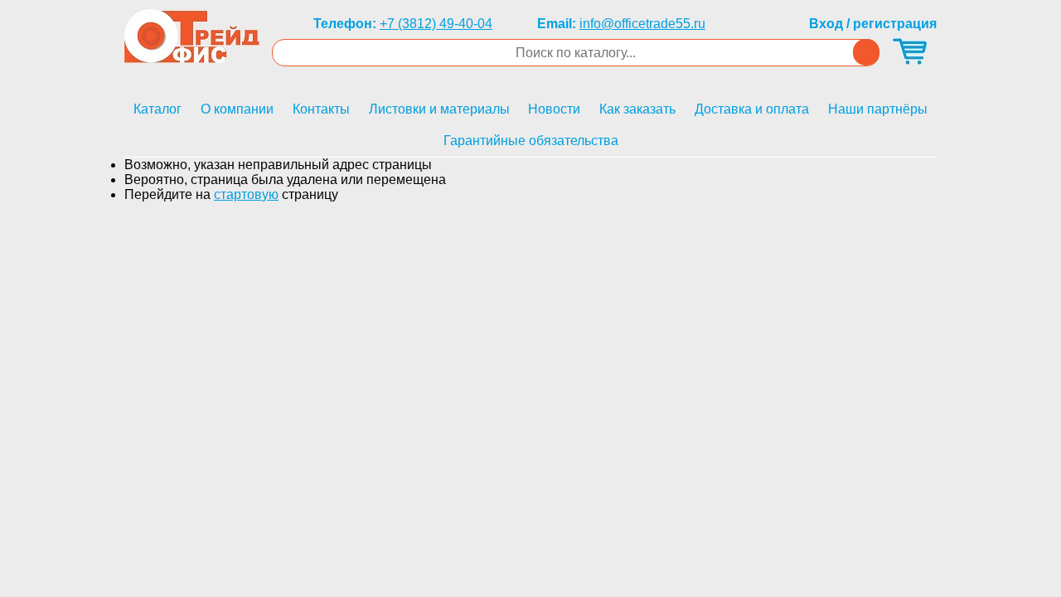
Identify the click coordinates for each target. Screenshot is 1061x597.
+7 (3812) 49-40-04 (436, 24)
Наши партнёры (878, 109)
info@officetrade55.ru (642, 24)
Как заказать (637, 109)
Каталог (157, 109)
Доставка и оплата (752, 109)
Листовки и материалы (439, 109)
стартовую (246, 194)
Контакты (321, 109)
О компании (237, 109)
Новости (554, 109)
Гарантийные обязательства (530, 140)
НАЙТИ (866, 52)
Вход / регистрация (873, 24)
